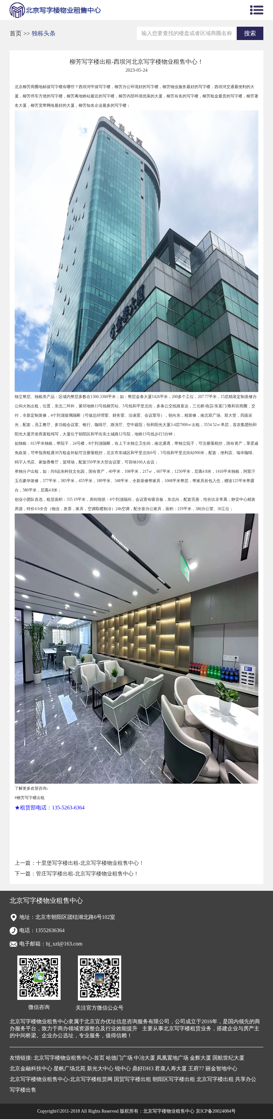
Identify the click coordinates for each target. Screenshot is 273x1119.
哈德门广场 (119, 1058)
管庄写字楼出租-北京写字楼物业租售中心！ (87, 873)
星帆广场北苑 (70, 1068)
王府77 (196, 1068)
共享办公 (245, 1079)
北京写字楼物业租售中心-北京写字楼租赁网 (61, 1079)
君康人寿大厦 (171, 1068)
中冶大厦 (144, 1058)
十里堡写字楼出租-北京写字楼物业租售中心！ (90, 863)
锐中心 (123, 1068)
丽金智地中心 (221, 1068)
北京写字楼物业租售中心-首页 (69, 1058)
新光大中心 (100, 1068)
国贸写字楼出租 (132, 1079)
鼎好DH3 (142, 1068)
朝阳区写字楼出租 (173, 1079)
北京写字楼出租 (215, 1079)
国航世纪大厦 (228, 1058)
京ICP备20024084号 (216, 1111)
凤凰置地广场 (172, 1058)
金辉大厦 (200, 1058)
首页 (16, 33)
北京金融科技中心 (31, 1068)
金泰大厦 (144, 396)
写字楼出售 (23, 1090)
